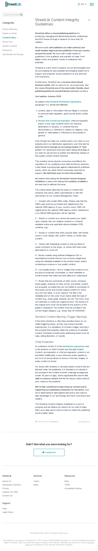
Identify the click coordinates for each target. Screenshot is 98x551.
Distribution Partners (11, 485)
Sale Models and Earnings (13, 54)
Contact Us (50, 452)
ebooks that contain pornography (54, 120)
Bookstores (7, 50)
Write (35, 485)
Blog (67, 481)
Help (4, 508)
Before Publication (10, 29)
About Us (6, 481)
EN (82, 4)
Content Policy (9, 37)
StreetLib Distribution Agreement (65, 102)
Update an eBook (9, 46)
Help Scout (63, 533)
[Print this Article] (89, 20)
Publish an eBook (9, 33)
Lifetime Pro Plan (10, 492)
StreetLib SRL (37, 533)
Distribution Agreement (74, 346)
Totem (36, 481)
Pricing (5, 488)
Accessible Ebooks (73, 488)
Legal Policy (7, 512)
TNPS (67, 485)
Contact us (54, 422)
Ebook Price (7, 42)
